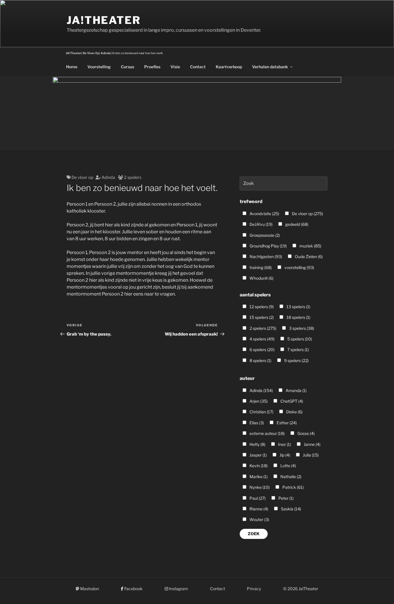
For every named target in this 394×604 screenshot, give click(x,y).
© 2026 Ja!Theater (300, 588)
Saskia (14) (290, 508)
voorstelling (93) (299, 267)
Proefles (152, 66)
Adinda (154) (261, 390)
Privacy (254, 588)
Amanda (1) (296, 390)
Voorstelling (99, 66)
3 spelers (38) (301, 328)
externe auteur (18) (267, 433)
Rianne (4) (258, 508)
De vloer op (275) (307, 213)
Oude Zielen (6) (308, 256)
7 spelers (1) (297, 349)
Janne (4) (311, 444)
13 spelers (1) (298, 306)
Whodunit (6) (261, 278)
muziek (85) (310, 245)
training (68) (260, 267)
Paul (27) (257, 498)
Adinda (108, 177)
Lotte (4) (287, 465)
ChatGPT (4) (291, 401)
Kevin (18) (258, 465)
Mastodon (89, 588)
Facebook (132, 588)
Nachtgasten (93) (265, 256)
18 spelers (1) (298, 317)
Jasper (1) (258, 454)
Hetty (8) (257, 444)
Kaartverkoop (229, 66)
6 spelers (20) (262, 349)
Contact (198, 66)
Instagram (178, 588)
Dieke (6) (294, 411)
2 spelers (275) (262, 328)
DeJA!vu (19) (261, 224)
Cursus (127, 66)
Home (71, 66)
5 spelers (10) (299, 338)
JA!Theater (104, 20)
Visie (175, 66)
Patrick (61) (293, 487)
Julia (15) (310, 454)
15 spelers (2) (261, 317)
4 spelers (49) (262, 338)
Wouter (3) (259, 519)
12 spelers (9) (261, 306)
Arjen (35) (258, 401)
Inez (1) (284, 444)
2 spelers (132, 177)
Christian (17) (261, 411)
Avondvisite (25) (264, 213)
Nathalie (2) (290, 476)
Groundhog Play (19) (268, 245)
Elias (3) (256, 422)
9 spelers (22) (296, 360)
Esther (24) (286, 422)
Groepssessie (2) (264, 235)
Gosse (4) (306, 433)
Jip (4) (284, 454)
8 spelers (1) (260, 360)
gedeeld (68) (296, 224)
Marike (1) (258, 476)
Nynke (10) (259, 487)
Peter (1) (285, 498)
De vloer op (82, 177)
